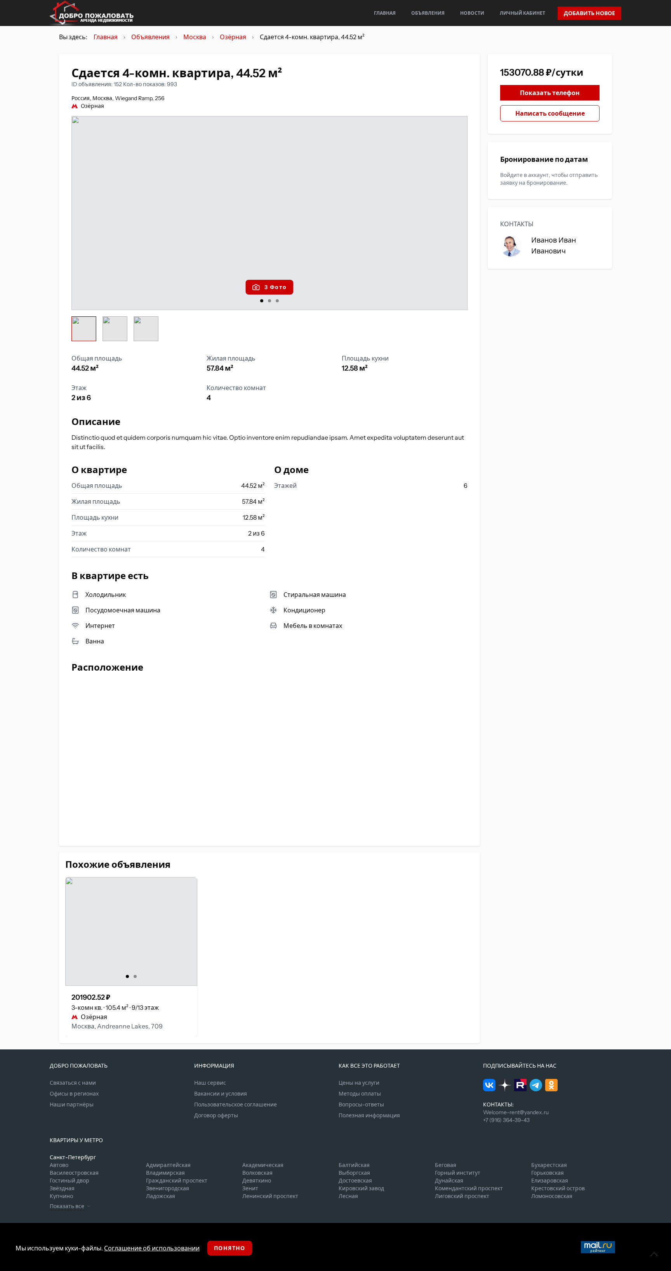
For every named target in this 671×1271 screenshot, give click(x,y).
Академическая (262, 1165)
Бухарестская (549, 1165)
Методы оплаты (360, 1093)
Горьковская (547, 1172)
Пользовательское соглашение (235, 1104)
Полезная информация (369, 1115)
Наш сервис (210, 1082)
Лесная (348, 1196)
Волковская (257, 1172)
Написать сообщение (550, 113)
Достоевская (355, 1180)
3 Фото (275, 287)
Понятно (229, 1248)
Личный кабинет (522, 13)
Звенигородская (167, 1188)
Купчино (61, 1196)
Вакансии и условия (220, 1093)
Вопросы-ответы (361, 1104)
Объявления (428, 13)
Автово (59, 1165)
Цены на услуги (359, 1082)
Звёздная (62, 1188)
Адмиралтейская (168, 1165)
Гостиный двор (69, 1180)
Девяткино (256, 1180)
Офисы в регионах (74, 1093)
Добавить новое (589, 13)
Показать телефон (550, 93)
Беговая (445, 1165)
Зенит (250, 1188)
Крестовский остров (558, 1188)
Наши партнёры (72, 1104)
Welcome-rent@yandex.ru (516, 1112)
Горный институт (457, 1172)
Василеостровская (74, 1172)
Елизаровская (549, 1180)
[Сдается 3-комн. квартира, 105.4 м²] (131, 931)
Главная (385, 13)
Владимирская (165, 1172)
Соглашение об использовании (152, 1248)
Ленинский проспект (270, 1196)
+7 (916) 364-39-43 (506, 1120)
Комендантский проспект (469, 1188)
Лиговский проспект (462, 1196)
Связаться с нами (73, 1082)
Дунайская (449, 1180)
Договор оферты (216, 1115)
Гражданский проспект (176, 1180)
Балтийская (354, 1165)
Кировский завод (361, 1188)
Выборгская (354, 1172)
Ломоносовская (551, 1196)
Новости (472, 13)
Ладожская (160, 1196)
